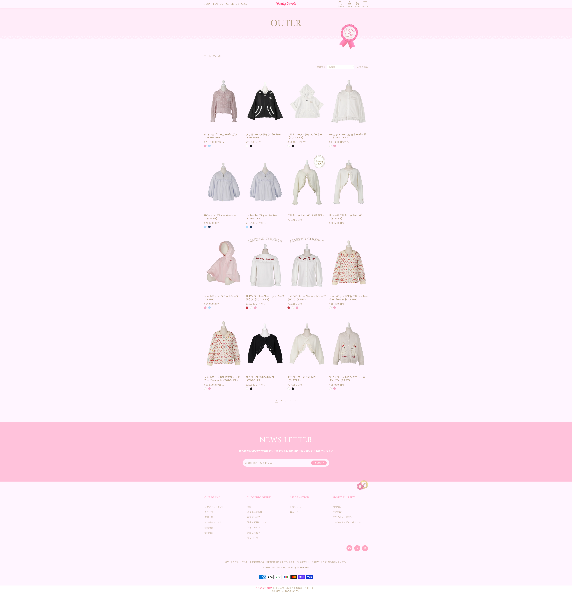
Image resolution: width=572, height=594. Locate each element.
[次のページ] (295, 400)
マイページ (252, 538)
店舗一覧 (209, 517)
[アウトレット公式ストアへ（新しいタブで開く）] (348, 36)
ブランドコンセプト (214, 506)
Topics (218, 4)
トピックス (295, 506)
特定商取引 (338, 511)
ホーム (207, 55)
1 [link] (276, 400)
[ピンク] (205, 146)
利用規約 (337, 506)
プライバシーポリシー (343, 517)
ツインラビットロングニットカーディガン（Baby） (348, 379)
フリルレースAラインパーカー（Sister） (263, 136)
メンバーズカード (213, 522)
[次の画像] (239, 101)
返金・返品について (257, 522)
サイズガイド (253, 527)
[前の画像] (207, 101)
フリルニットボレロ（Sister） (306, 215)
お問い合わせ (253, 532)
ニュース (294, 511)
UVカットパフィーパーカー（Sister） (220, 217)
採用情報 (209, 532)
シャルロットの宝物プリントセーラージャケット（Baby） (348, 298)
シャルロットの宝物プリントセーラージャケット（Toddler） (223, 379)
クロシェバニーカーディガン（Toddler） (220, 136)
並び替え (321, 66)
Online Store (236, 4)
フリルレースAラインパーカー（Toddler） (304, 136)
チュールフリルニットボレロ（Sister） (346, 217)
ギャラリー (210, 511)
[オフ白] (247, 146)
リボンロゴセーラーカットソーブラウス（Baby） (306, 298)
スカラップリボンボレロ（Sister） (301, 379)
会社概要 (209, 527)
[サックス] (209, 146)
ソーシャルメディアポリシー (347, 522)
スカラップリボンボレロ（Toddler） (260, 379)
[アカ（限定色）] (247, 307)
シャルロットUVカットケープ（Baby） (221, 298)
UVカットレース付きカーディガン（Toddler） (347, 136)
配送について (253, 517)
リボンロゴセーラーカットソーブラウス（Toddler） (265, 298)
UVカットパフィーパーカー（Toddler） (262, 217)
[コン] (209, 227)
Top (207, 4)
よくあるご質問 (254, 511)
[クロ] (251, 146)
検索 (249, 506)
